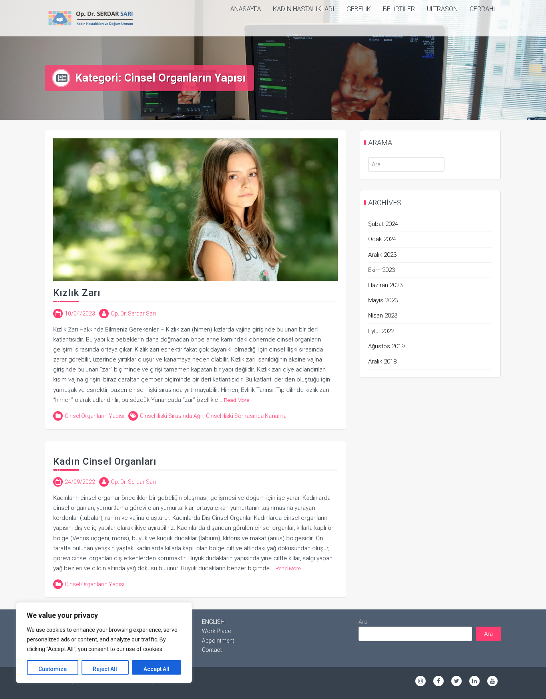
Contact (212, 650)
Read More (236, 400)
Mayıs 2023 (383, 300)
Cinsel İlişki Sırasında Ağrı (171, 416)
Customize (52, 669)
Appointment (218, 640)
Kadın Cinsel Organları (105, 461)
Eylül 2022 (381, 331)
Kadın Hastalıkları (304, 9)
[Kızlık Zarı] (195, 209)
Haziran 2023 (385, 285)
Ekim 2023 (381, 270)
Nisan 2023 (382, 315)
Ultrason (442, 9)
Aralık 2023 (382, 254)
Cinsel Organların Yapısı (94, 416)
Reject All (105, 669)
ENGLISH (213, 622)
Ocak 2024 (382, 239)
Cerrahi (482, 9)
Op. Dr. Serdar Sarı (133, 313)
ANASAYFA (245, 9)
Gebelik (359, 9)
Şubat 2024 (383, 224)
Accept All (156, 669)
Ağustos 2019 (386, 346)
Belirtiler (399, 9)
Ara (363, 622)
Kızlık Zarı (77, 292)
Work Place (216, 631)
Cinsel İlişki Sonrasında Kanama (246, 416)
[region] (104, 642)
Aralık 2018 (382, 361)
